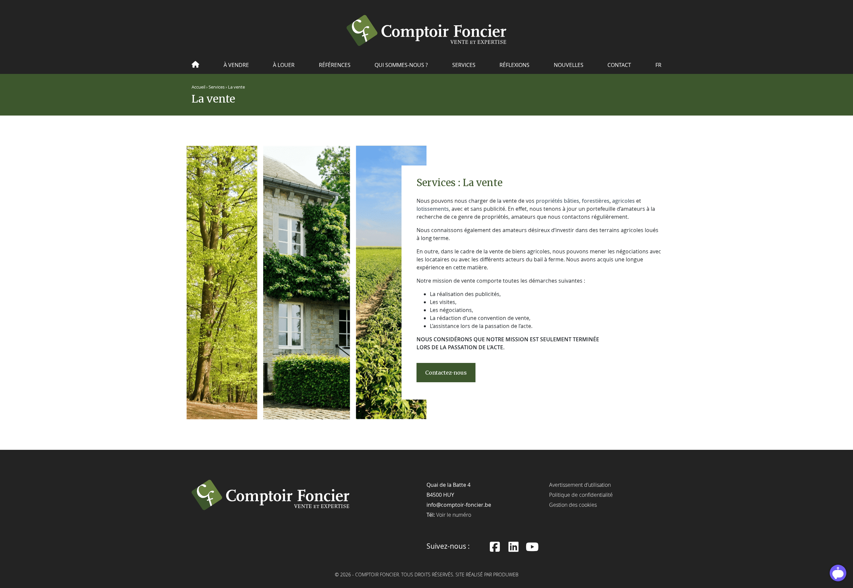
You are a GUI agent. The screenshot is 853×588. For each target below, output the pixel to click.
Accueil (198, 87)
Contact (619, 65)
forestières (595, 200)
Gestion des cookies (573, 504)
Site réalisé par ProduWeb (486, 575)
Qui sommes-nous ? (401, 65)
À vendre (236, 65)
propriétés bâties (557, 200)
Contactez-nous (446, 372)
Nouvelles (568, 65)
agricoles (623, 200)
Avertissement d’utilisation (580, 484)
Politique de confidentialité (581, 494)
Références (335, 65)
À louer (284, 65)
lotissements (433, 208)
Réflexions (514, 65)
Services (463, 65)
